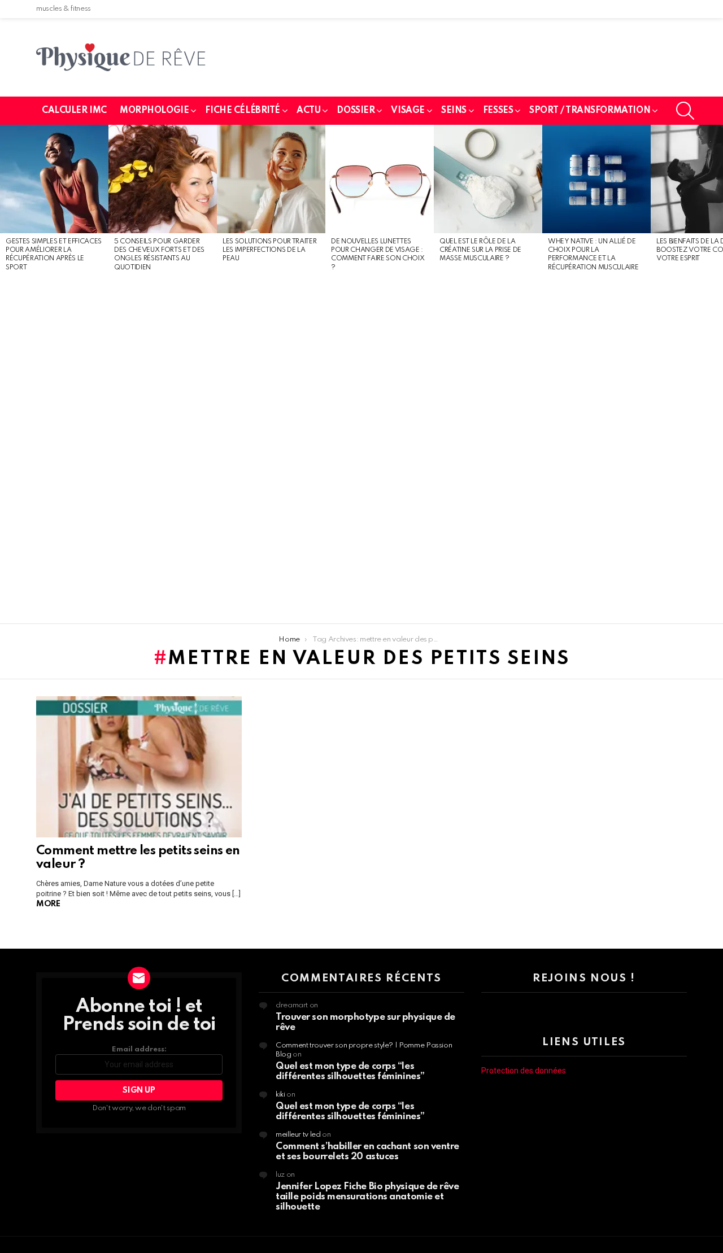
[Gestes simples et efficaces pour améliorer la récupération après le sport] (54, 179)
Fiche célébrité (242, 110)
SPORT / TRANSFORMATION (589, 110)
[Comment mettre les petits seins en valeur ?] (139, 766)
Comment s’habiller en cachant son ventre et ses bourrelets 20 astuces (367, 1152)
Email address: (139, 1049)
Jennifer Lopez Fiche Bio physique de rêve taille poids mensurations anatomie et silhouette (367, 1197)
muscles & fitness (63, 8)
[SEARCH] (685, 111)
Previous (5, 374)
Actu (308, 110)
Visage (407, 110)
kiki (280, 1094)
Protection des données (523, 1070)
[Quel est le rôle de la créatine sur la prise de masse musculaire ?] (488, 179)
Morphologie (154, 110)
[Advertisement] (54, 448)
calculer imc (74, 110)
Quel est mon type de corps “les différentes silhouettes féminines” (350, 1071)
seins (454, 110)
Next (717, 374)
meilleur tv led (298, 1134)
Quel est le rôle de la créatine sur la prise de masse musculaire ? (480, 250)
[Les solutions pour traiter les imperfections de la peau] (271, 179)
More (48, 904)
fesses (498, 110)
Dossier (355, 110)
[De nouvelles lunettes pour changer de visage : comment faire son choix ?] (379, 179)
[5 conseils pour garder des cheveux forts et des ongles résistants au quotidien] (162, 179)
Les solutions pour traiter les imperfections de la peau (269, 250)
